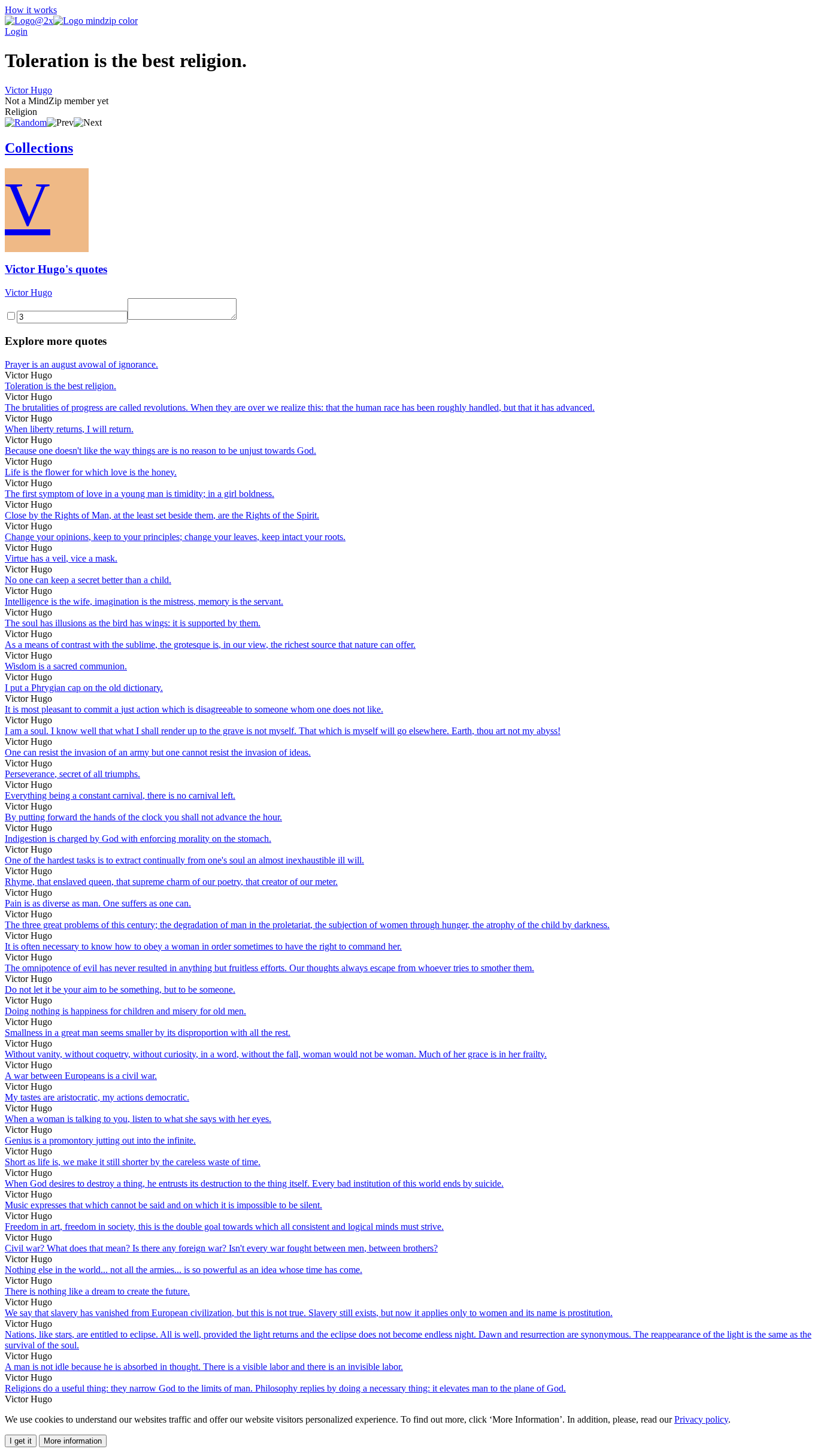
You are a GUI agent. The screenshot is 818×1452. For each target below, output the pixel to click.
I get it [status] (21, 1440)
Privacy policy (701, 1419)
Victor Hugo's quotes (56, 269)
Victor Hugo (28, 90)
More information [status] (73, 1440)
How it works (31, 10)
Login (16, 31)
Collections (39, 148)
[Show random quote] (26, 122)
